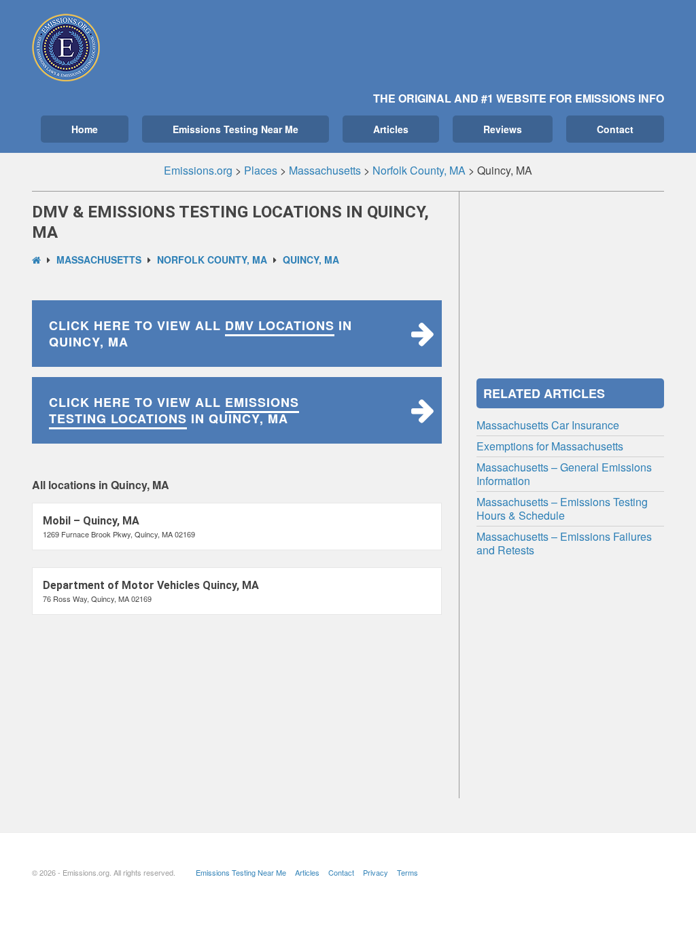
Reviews (502, 129)
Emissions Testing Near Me (235, 129)
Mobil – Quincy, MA (91, 520)
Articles (390, 129)
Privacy (375, 872)
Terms (407, 872)
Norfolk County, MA (212, 259)
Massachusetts (98, 259)
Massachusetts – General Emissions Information (564, 473)
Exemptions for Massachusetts (549, 446)
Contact (615, 129)
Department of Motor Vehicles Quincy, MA (151, 585)
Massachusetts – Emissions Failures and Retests (564, 543)
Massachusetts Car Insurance (547, 425)
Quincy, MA (311, 259)
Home (84, 129)
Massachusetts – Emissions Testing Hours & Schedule (562, 508)
